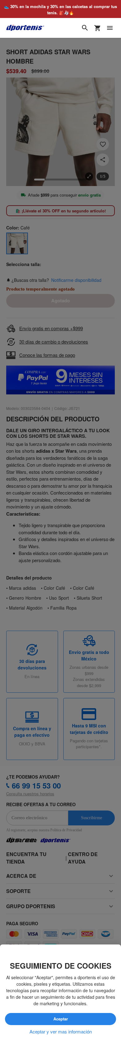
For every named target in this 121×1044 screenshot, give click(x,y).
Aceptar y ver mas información (60, 1031)
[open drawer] (110, 28)
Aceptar (60, 1019)
